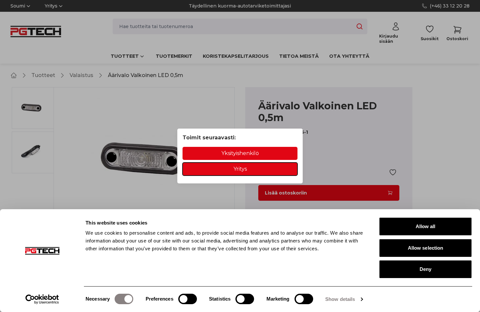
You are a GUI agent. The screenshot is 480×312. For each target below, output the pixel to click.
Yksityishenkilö (240, 153)
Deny (425, 269)
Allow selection (425, 248)
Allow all (426, 226)
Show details (340, 299)
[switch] (187, 299)
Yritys (240, 169)
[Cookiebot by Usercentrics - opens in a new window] (42, 299)
